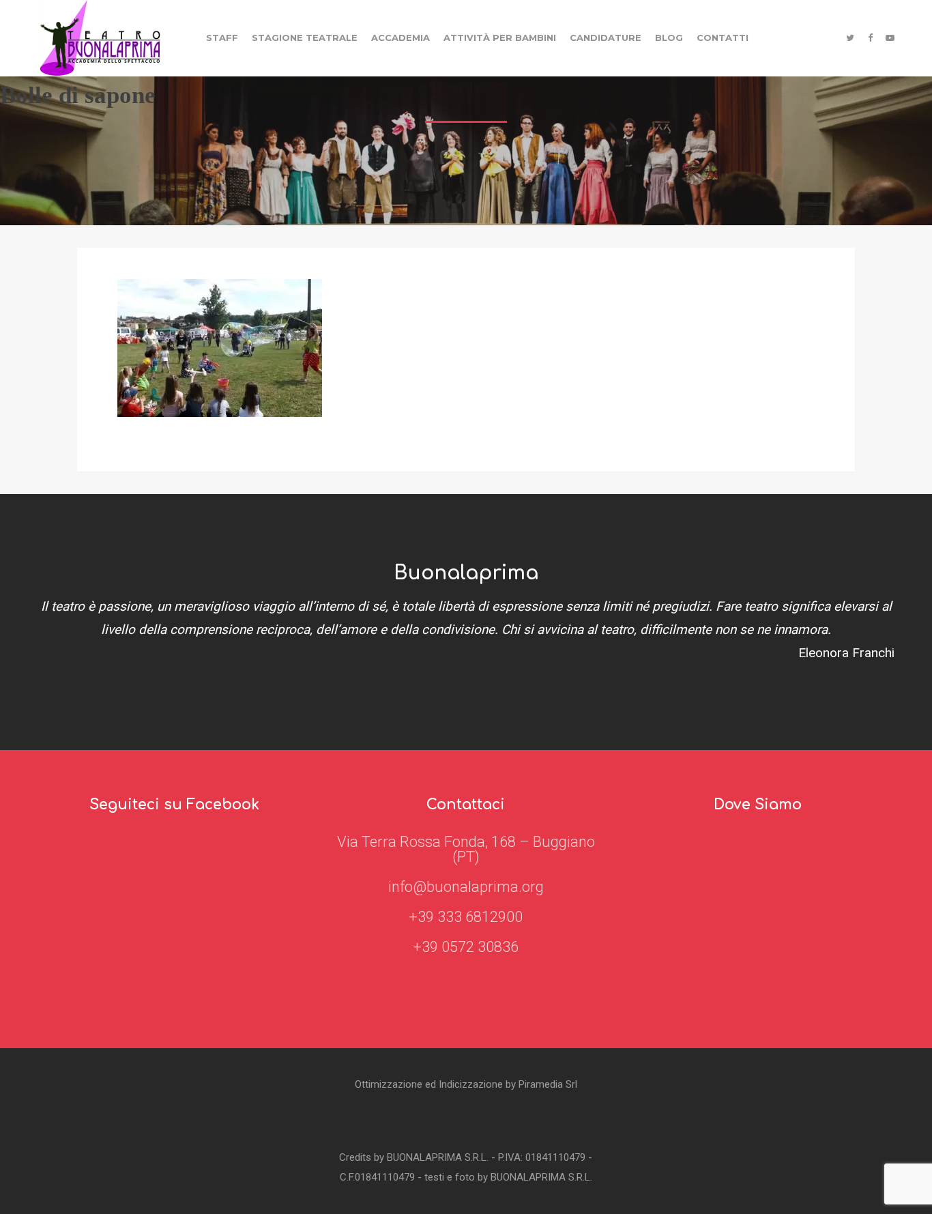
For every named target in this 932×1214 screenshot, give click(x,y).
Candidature (605, 37)
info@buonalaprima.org (466, 886)
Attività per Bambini (499, 37)
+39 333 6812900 (466, 916)
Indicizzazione (471, 1084)
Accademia (400, 37)
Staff (222, 37)
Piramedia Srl (548, 1084)
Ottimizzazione (388, 1084)
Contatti (722, 37)
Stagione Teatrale (305, 37)
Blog (669, 37)
